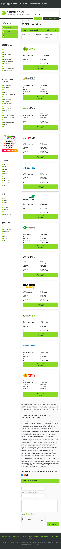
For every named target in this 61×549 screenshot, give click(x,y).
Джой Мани (9, 35)
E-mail (29, 492)
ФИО (22, 486)
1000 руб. (5, 164)
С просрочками (7, 113)
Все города (55, 536)
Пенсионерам (7, 229)
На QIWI (25, 536)
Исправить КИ (7, 108)
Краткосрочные (7, 212)
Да (38, 18)
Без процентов (7, 99)
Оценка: (23, 514)
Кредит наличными (8, 68)
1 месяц (5, 207)
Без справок (6, 110)
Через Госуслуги (7, 124)
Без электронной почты (9, 115)
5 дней (5, 200)
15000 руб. (6, 178)
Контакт (5, 57)
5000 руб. (5, 173)
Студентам (6, 227)
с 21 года (5, 241)
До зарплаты (6, 97)
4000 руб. (5, 171)
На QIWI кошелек (24, 3)
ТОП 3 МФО (6, 23)
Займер (8, 31)
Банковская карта (8, 50)
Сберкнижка (6, 63)
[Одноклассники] (25, 475)
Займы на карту (5, 3)
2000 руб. (5, 167)
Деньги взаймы (7, 106)
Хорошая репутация (8, 117)
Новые (5, 126)
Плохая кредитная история (10, 94)
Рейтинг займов (5, 4)
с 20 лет (5, 238)
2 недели (5, 205)
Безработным (7, 231)
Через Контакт (45, 3)
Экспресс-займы (7, 103)
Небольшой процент (9, 122)
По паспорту (6, 101)
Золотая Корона (7, 59)
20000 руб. (6, 180)
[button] (40, 67)
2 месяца (5, 209)
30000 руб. (6, 185)
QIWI (4, 52)
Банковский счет (8, 66)
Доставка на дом (7, 70)
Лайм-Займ (9, 27)
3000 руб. (5, 169)
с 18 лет (5, 234)
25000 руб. (6, 183)
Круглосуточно (7, 90)
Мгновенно (6, 92)
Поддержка (31, 538)
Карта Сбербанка (8, 61)
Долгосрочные (7, 214)
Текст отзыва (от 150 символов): (29, 499)
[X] (27, 475)
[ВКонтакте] (22, 475)
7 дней (5, 202)
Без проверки (7, 85)
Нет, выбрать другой (51, 18)
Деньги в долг (15, 3)
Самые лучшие (7, 120)
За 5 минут (6, 87)
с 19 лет (5, 236)
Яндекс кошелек (7, 54)
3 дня (4, 198)
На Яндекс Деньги (35, 3)
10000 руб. (6, 176)
